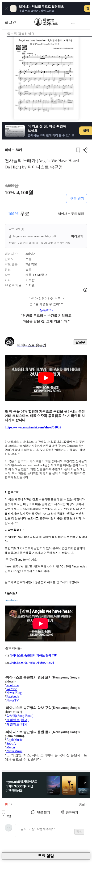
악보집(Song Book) (19, 716)
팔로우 (80, 342)
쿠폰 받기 (77, 198)
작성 (79, 831)
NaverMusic (14, 751)
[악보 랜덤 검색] (73, 23)
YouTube (12, 685)
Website (11, 689)
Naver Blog (14, 693)
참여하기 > (46, 310)
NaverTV (12, 700)
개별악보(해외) (17, 724)
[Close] (6, 8)
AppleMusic (14, 740)
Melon (10, 747)
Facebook (12, 696)
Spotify (11, 743)
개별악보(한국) (17, 720)
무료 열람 (46, 856)
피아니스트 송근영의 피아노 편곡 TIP (33, 655)
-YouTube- (11, 600)
